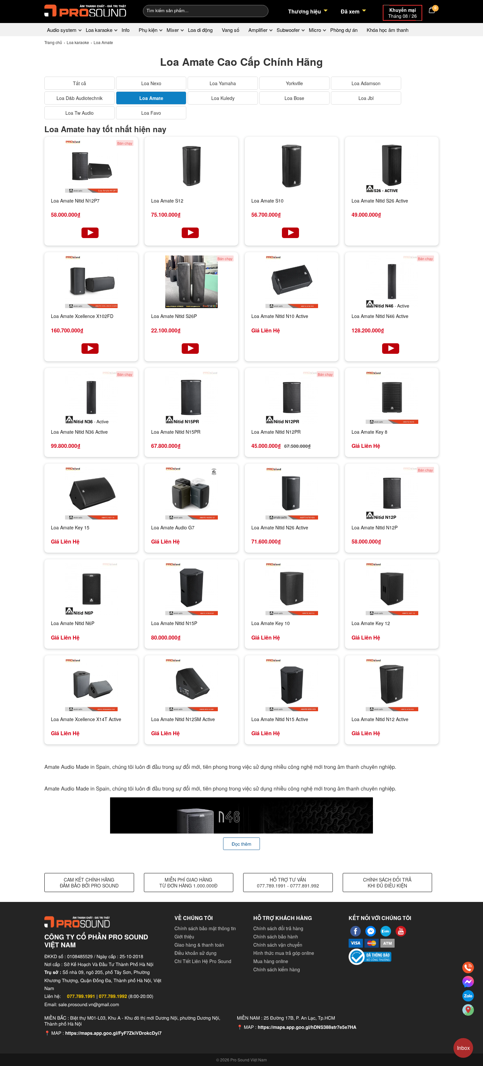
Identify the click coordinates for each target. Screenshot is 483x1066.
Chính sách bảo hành (275, 936)
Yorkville (294, 83)
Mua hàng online (270, 961)
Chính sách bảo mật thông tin (205, 928)
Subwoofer (288, 29)
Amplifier (257, 29)
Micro (315, 29)
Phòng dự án (343, 29)
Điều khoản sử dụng (195, 953)
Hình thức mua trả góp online (283, 953)
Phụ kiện (148, 29)
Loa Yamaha (223, 83)
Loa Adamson (366, 83)
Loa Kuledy (223, 98)
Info (125, 29)
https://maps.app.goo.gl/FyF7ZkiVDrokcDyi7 (113, 1033)
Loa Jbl (366, 98)
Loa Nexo (151, 83)
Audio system (62, 29)
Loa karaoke (99, 29)
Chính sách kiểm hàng (276, 969)
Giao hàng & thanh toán (199, 944)
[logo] (85, 9)
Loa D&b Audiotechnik (80, 98)
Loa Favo (151, 112)
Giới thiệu (184, 936)
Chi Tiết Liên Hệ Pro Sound (202, 961)
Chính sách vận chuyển (277, 944)
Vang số (230, 29)
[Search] (259, 10)
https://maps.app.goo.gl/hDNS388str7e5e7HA (307, 1027)
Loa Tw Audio (79, 112)
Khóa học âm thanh (387, 29)
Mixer (173, 29)
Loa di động (200, 29)
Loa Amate (151, 98)
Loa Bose (294, 98)
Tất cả (79, 83)
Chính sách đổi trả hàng (278, 928)
